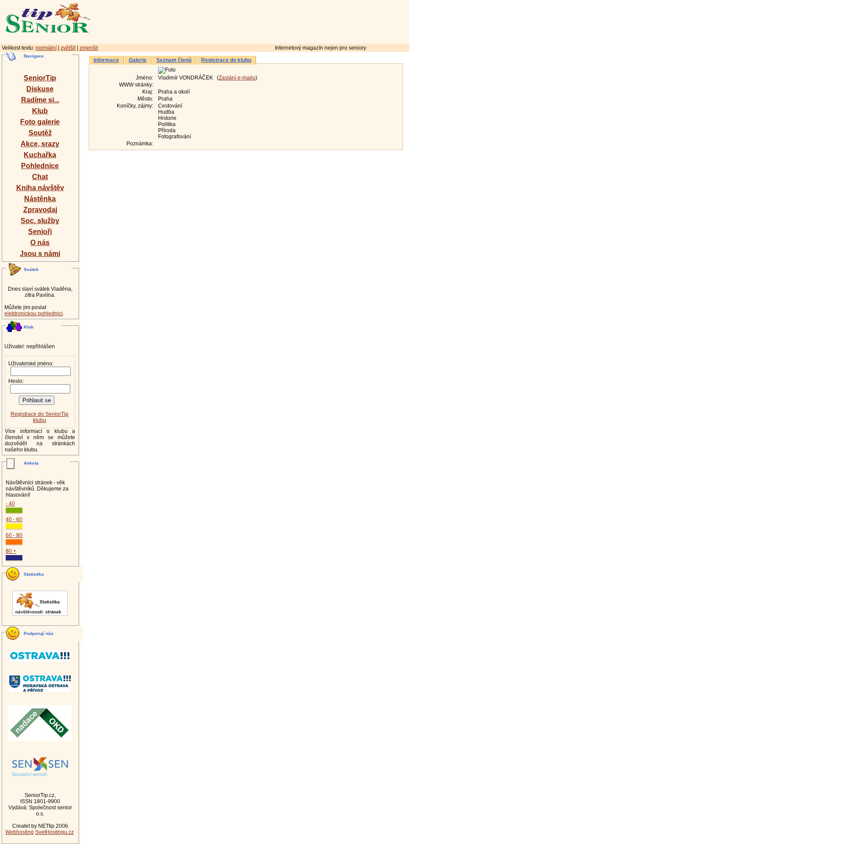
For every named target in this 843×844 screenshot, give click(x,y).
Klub (40, 111)
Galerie (138, 60)
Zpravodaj (40, 209)
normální (46, 48)
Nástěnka (40, 198)
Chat (40, 176)
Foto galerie (40, 122)
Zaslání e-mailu (237, 78)
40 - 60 (14, 519)
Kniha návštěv (40, 187)
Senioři (40, 231)
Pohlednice (40, 166)
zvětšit (68, 48)
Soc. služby (40, 220)
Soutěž (40, 133)
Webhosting (19, 832)
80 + (11, 551)
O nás (40, 242)
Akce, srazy (40, 144)
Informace (106, 60)
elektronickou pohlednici (33, 313)
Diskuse (40, 89)
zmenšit (88, 48)
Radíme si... (40, 100)
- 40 (10, 504)
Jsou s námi (40, 253)
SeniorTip (40, 78)
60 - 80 (14, 535)
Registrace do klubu (226, 60)
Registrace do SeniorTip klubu (39, 417)
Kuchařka (40, 155)
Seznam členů (173, 60)
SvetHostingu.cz (54, 832)
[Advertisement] (287, 20)
